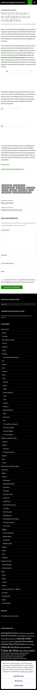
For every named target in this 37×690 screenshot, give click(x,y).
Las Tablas (6, 508)
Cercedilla (6, 487)
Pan (3, 361)
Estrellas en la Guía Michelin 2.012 (11, 209)
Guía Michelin (15, 155)
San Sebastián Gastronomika (24, 29)
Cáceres (4, 582)
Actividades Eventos (9, 633)
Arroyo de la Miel (8, 533)
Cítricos (4, 343)
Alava (3, 575)
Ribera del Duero (8, 410)
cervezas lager (5, 655)
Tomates (4, 371)
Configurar (18, 685)
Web (2, 271)
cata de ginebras (21, 636)
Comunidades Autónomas (11, 357)
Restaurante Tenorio (7, 202)
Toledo (4, 463)
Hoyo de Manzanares (9, 505)
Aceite (4, 333)
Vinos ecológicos (8, 434)
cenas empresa (7, 185)
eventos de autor (19, 185)
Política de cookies (27, 671)
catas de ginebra (25, 647)
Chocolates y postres (8, 340)
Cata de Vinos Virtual (10, 644)
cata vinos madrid (27, 650)
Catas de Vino (9, 650)
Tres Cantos (6, 526)
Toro (4, 420)
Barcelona (5, 470)
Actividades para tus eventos (9, 616)
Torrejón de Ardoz (8, 452)
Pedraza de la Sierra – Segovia (11, 589)
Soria (3, 459)
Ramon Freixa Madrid (27, 99)
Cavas (5, 396)
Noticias (13, 10)
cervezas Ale (13, 653)
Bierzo (5, 385)
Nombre (4, 255)
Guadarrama (7, 501)
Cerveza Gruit (5, 653)
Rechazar (18, 681)
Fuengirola (6, 540)
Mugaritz (4, 64)
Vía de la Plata (6, 603)
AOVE (20, 633)
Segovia (4, 455)
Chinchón (6, 448)
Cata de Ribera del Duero (8, 639)
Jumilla (5, 403)
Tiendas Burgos (6, 564)
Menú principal (34, 2)
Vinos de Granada (8, 427)
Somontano (6, 417)
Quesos (4, 364)
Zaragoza (5, 557)
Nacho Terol (18, 24)
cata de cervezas (8, 635)
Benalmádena (7, 536)
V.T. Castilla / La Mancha (10, 424)
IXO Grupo (10, 60)
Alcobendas (6, 480)
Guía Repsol (30, 187)
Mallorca (5, 406)
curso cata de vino (6, 656)
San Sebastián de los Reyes (11, 519)
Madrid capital (7, 512)
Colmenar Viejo (8, 494)
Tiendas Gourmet (6, 561)
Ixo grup (5, 190)
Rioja (4, 413)
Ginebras (4, 347)
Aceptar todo (18, 676)
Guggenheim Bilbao (7, 50)
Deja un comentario (29, 24)
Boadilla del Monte (9, 484)
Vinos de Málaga (8, 431)
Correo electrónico (8, 263)
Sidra (3, 368)
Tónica (4, 375)
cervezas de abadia (23, 653)
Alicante (5, 382)
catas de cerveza (10, 647)
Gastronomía (5, 10)
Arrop (17, 92)
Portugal (4, 592)
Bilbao (4, 473)
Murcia (4, 585)
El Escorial (6, 498)
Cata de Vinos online (24, 641)
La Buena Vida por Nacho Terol (13, 2)
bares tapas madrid (28, 633)
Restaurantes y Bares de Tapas (10, 466)
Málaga (4, 529)
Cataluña (4, 441)
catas (22, 644)
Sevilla (4, 550)
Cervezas (4, 336)
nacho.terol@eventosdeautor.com (12, 169)
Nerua (29, 46)
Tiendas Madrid (7, 568)
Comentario (5, 230)
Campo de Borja (8, 392)
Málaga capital (7, 543)
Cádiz (4, 389)
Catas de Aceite (30, 644)
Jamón (4, 350)
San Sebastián (6, 596)
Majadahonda (7, 515)
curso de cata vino (17, 656)
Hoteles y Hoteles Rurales (9, 438)
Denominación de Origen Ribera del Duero (14, 658)
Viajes (3, 571)
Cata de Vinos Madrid (7, 641)
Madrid (4, 445)
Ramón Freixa (7, 192)
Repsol (19, 34)
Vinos (4, 378)
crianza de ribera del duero (18, 655)
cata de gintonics (30, 635)
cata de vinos (24, 638)
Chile (4, 399)
